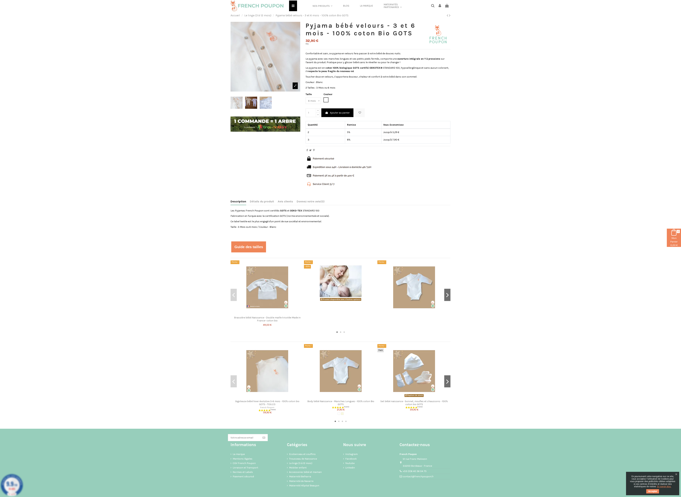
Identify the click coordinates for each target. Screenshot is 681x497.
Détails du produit (262, 201)
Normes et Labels (243, 472)
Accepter (652, 491)
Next (447, 295)
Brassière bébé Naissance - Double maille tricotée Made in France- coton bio (267, 319)
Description (238, 201)
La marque (239, 454)
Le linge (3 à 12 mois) (300, 463)
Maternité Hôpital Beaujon (304, 485)
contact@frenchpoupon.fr (418, 476)
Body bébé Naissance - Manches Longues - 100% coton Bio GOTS (340, 403)
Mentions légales (242, 458)
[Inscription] (264, 437)
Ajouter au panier (340, 112)
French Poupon (267, 407)
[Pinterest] (314, 150)
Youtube (350, 463)
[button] (322, 6)
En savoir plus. (664, 486)
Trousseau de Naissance (303, 458)
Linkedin (350, 467)
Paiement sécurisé (243, 476)
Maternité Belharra (300, 476)
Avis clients (285, 201)
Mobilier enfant (298, 467)
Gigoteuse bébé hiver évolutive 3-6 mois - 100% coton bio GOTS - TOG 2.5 (267, 403)
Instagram (351, 454)
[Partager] (307, 150)
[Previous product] (448, 15)
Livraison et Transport (245, 467)
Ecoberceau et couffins (302, 454)
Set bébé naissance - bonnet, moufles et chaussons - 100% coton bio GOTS (414, 403)
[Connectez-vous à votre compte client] (440, 6)
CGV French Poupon (244, 463)
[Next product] (449, 15)
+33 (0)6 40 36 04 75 (415, 471)
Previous (234, 295)
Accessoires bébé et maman (305, 472)
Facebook (351, 458)
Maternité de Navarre (301, 481)
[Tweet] (310, 150)
